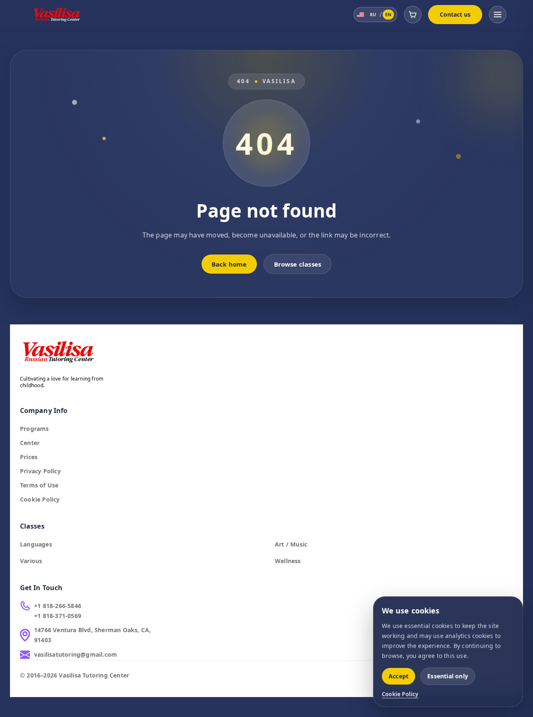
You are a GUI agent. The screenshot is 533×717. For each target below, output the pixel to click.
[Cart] (412, 14)
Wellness (288, 561)
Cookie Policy (40, 499)
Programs (34, 429)
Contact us (455, 14)
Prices (28, 457)
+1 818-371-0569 (57, 616)
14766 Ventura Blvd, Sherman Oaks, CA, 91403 (92, 635)
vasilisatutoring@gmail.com (75, 654)
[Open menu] (497, 14)
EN (388, 14)
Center (30, 443)
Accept (398, 676)
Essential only (447, 676)
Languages (36, 544)
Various (31, 561)
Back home (229, 264)
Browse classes (297, 264)
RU (373, 14)
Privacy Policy (40, 471)
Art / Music (291, 544)
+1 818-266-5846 (57, 606)
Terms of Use (39, 485)
